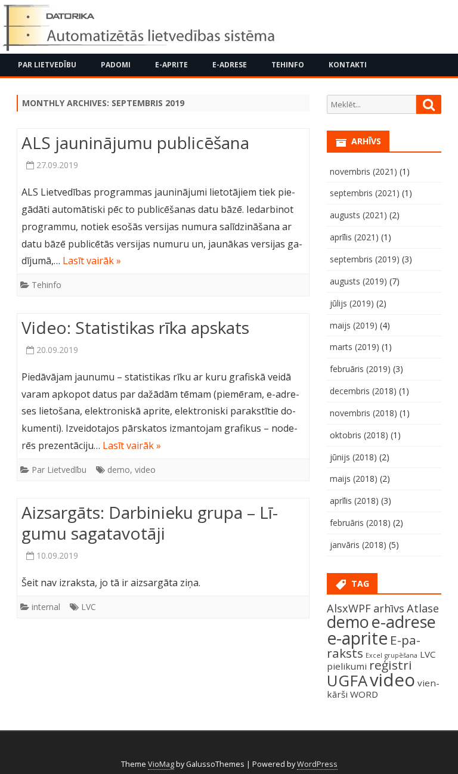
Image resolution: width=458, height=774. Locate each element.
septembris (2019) (365, 259)
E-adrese (229, 65)
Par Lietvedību (47, 65)
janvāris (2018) (358, 544)
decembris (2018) (363, 391)
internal (46, 606)
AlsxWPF (349, 608)
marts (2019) (354, 346)
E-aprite (171, 65)
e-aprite (357, 638)
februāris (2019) (360, 368)
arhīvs (388, 608)
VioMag (161, 764)
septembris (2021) (365, 193)
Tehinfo (287, 65)
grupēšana (401, 655)
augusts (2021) (358, 215)
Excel (374, 655)
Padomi (116, 65)
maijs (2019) (353, 325)
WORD (364, 694)
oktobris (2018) (359, 435)
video (145, 469)
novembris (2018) (363, 413)
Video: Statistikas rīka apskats (135, 327)
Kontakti (348, 65)
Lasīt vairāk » (92, 260)
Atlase (423, 608)
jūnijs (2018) (353, 457)
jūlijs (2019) (352, 303)
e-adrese (404, 622)
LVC (88, 606)
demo (118, 469)
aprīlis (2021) (354, 237)
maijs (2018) (353, 478)
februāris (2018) (360, 522)
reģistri (390, 665)
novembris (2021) (363, 171)
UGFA (347, 680)
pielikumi (347, 666)
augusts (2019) (358, 281)
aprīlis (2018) (354, 500)
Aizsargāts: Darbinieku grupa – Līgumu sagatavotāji (149, 523)
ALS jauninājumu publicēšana (135, 142)
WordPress (317, 764)
